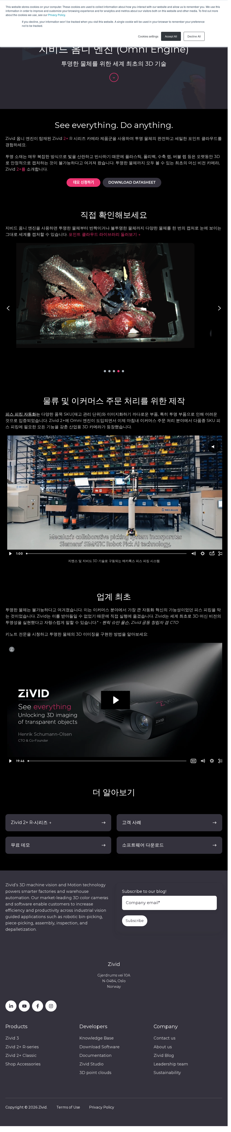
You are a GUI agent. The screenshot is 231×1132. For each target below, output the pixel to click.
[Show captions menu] (190, 761)
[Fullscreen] (217, 554)
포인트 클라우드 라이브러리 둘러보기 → (105, 234)
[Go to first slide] (219, 308)
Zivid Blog (164, 1055)
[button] (113, 77)
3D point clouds (95, 1072)
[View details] (10, 1006)
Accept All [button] (171, 36)
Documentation (95, 1055)
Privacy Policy (56, 15)
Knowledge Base (96, 1038)
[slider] (105, 554)
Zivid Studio (91, 1064)
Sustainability (167, 1072)
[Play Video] (9, 554)
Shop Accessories (23, 1064)
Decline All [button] (194, 36)
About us (163, 1046)
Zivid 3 (12, 1038)
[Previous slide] (8, 308)
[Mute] (190, 554)
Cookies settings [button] (148, 36)
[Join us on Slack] (37, 1006)
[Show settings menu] (199, 554)
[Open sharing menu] (208, 554)
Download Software (99, 1046)
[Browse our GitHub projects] (50, 1006)
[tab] (105, 371)
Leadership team (171, 1064)
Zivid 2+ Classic (21, 1055)
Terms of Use (68, 1107)
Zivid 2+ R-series (22, 1046)
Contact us (165, 1038)
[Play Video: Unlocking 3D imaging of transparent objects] (114, 700)
